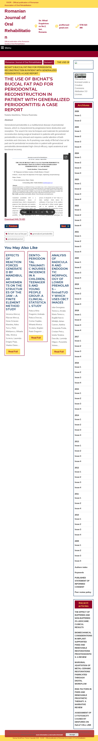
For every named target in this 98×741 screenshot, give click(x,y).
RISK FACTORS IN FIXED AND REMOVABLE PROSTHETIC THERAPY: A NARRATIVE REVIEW (83, 698)
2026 (77, 111)
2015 (77, 389)
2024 (77, 153)
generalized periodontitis (42, 234)
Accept (72, 734)
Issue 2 (78, 121)
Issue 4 (78, 147)
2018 (77, 310)
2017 (77, 337)
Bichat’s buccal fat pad (17, 234)
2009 (77, 541)
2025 (77, 127)
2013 (77, 441)
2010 (77, 515)
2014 (77, 415)
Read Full (14, 352)
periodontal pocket (15, 239)
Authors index (81, 567)
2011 (77, 494)
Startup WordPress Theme (21, 738)
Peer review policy (83, 592)
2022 (77, 206)
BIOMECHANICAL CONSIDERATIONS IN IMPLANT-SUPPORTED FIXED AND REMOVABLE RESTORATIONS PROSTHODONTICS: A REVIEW (83, 644)
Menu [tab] (8, 47)
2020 (77, 258)
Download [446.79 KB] (15, 219)
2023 (77, 179)
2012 (77, 468)
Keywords (79, 572)
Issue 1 (78, 115)
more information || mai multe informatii (49, 735)
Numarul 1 (48, 62)
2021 (77, 232)
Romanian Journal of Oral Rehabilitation (23, 62)
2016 (77, 363)
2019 (77, 284)
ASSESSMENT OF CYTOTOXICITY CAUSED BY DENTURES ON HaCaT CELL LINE (83, 719)
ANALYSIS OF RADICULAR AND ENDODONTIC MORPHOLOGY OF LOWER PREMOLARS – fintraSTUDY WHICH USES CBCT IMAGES (60, 279)
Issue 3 (78, 141)
